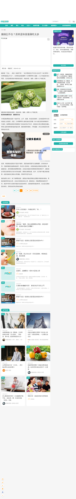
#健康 (3, 196)
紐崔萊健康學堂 (66, 25)
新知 (22, 25)
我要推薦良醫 (63, 143)
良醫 (2, 29)
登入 (74, 21)
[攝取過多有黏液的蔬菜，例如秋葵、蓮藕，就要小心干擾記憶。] (25, 96)
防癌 (6, 25)
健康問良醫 (36, 25)
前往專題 (63, 65)
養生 (17, 25)
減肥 (12, 25)
